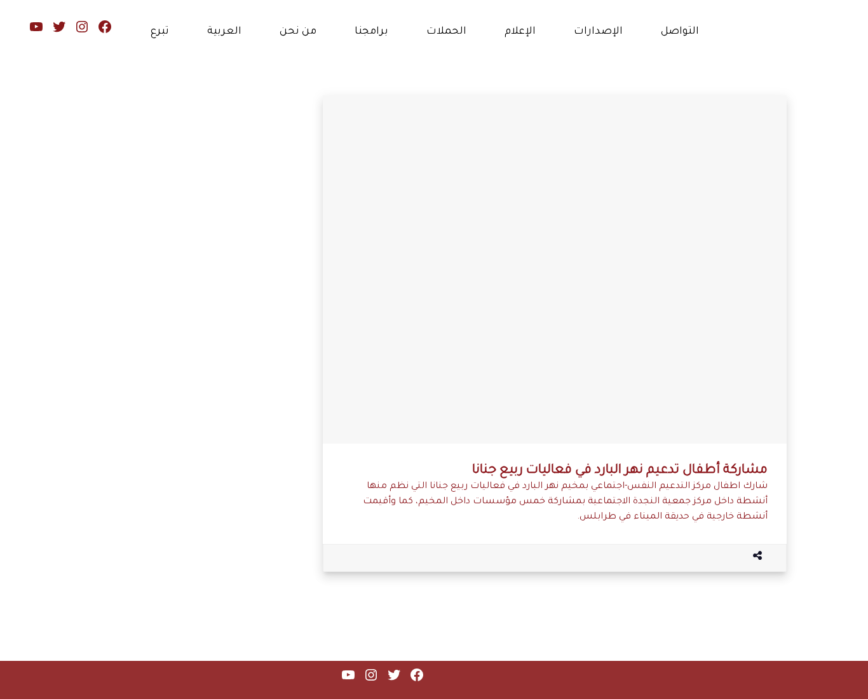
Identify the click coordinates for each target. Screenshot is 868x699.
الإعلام (520, 31)
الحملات (446, 31)
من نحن (298, 31)
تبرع (160, 31)
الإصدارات (598, 31)
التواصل (680, 31)
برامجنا (371, 31)
